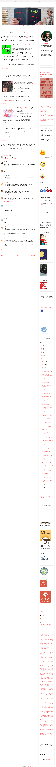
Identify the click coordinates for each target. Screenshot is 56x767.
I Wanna (44, 664)
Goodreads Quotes (50, 207)
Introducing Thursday (46, 667)
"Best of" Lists (43, 633)
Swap (52, 725)
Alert (47, 634)
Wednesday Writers (49, 730)
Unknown (5, 182)
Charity (41, 652)
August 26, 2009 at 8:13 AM (10, 201)
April (43, 487)
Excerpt (41, 658)
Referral (48, 682)
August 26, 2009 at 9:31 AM (10, 215)
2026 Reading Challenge (46, 307)
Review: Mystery (43, 711)
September (44, 365)
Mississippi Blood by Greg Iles (45, 117)
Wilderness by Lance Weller (45, 112)
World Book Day (42, 734)
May (43, 486)
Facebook (14, 148)
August (43, 367)
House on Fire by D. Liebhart (45, 123)
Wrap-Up (46, 734)
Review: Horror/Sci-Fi (44, 706)
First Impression (49, 658)
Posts (42, 214)
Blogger (48, 759)
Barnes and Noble (49, 638)
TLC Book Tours (48, 728)
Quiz (52, 678)
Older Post (33, 255)
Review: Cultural (43, 699)
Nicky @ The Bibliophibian (45, 612)
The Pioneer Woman (5, 138)
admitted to (26, 37)
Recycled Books (50, 681)
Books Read (46, 649)
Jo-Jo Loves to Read (5, 69)
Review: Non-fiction (49, 711)
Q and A (44, 678)
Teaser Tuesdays (47, 726)
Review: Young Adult (49, 721)
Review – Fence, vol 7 (45, 613)
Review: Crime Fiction (49, 698)
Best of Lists (42, 640)
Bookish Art (48, 647)
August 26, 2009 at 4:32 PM (10, 246)
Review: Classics (43, 694)
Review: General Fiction (48, 702)
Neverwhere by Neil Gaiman (45, 106)
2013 (42, 354)
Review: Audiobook (46, 690)
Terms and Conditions (48, 747)
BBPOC (52, 639)
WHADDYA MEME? (44, 731)
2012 (42, 355)
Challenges (51, 651)
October (43, 364)
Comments (43, 216)
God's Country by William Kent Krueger (46, 620)
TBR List (41, 726)
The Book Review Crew (45, 609)
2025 (42, 342)
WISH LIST (26, 1)
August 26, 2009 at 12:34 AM (10, 194)
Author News (47, 635)
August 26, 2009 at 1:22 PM (10, 236)
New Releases (47, 674)
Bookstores (42, 651)
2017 (42, 348)
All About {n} (3, 103)
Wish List (51, 733)
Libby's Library (6, 169)
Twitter (18, 148)
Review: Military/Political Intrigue (46, 710)
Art (49, 634)
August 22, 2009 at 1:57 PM (10, 158)
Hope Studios (3, 140)
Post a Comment (4, 249)
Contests (51, 653)
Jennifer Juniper (6, 196)
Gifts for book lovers (43, 661)
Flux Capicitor (22, 73)
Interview (51, 665)
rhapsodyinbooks (7, 155)
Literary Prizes (42, 669)
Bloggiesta (47, 640)
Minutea (51, 670)
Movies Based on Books (48, 673)
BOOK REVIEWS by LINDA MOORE (45, 619)
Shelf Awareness (43, 500)
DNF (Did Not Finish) (49, 656)
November (44, 362)
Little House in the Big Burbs (6, 71)
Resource (41, 684)
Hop (52, 662)
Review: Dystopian (50, 699)
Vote (48, 729)
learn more (48, 298)
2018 (42, 346)
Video (46, 729)
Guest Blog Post (43, 662)
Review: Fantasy (43, 701)
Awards (44, 636)
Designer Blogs (30, 766)
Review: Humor (50, 706)
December (44, 361)
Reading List (45, 681)
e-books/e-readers (43, 657)
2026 (42, 340)
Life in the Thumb (7, 100)
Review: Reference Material (45, 715)
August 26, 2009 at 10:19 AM (10, 224)
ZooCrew (41, 735)
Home (16, 1)
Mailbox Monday (45, 670)
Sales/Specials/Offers (44, 724)
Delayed (41, 656)
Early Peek (48, 657)
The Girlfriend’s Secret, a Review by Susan (45, 611)
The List (43, 728)
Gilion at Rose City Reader (9, 238)
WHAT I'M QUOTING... (45, 197)
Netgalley (41, 498)
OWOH (41, 677)
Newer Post (3, 255)
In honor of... (51, 664)
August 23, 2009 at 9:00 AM (10, 187)
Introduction (42, 668)
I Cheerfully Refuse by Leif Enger (46, 121)
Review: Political (43, 712)
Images (47, 664)
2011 (42, 357)
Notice (51, 674)
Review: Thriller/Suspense (46, 719)
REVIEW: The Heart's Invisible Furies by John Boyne (46, 74)
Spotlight (44, 725)
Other (25, 148)
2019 (42, 345)
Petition (44, 677)
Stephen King (49, 725)
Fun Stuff (51, 660)
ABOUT (32, 1)
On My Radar (45, 675)
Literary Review (47, 669)
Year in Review (51, 734)
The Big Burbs (6, 226)
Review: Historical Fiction (46, 704)
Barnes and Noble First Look (45, 639)
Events (51, 657)
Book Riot (41, 495)
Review (47, 684)
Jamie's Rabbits (4, 99)
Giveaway (50, 661)
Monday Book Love (44, 672)
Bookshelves (51, 649)
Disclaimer (44, 656)
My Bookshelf (44, 476)
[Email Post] (33, 151)
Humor (41, 664)
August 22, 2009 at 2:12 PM (10, 167)
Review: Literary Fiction (45, 707)
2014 (42, 352)
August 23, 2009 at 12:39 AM (10, 180)
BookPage (41, 649)
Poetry (48, 677)
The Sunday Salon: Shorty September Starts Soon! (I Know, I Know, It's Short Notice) (46, 623)
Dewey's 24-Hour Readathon (45, 496)
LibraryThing (42, 497)
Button (46, 651)
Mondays (49, 672)
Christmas (45, 652)
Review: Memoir (50, 708)
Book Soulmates (4, 101)
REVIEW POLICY (38, 1)
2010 (42, 358)
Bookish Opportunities (49, 648)
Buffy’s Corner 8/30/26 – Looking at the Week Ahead (46, 616)
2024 (42, 343)
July (43, 483)
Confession (47, 653)
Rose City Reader (4, 68)
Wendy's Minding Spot (30, 44)
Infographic (42, 665)
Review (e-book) (49, 685)
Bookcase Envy (43, 647)
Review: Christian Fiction (49, 693)
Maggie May (6, 189)
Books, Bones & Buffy (45, 615)
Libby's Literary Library (24, 107)
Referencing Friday (43, 682)
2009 (42, 359)
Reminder (51, 682)
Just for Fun (47, 668)
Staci (4, 161)
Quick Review (49, 678)
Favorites (44, 658)
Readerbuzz (43, 622)
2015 (42, 351)
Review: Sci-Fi (47, 716)
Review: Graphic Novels (44, 703)
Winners (47, 733)
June (43, 484)
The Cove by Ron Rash (44, 105)
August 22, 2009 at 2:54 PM (10, 172)
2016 (42, 349)
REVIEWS (20, 1)
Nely (4, 218)
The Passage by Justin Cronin (45, 114)
